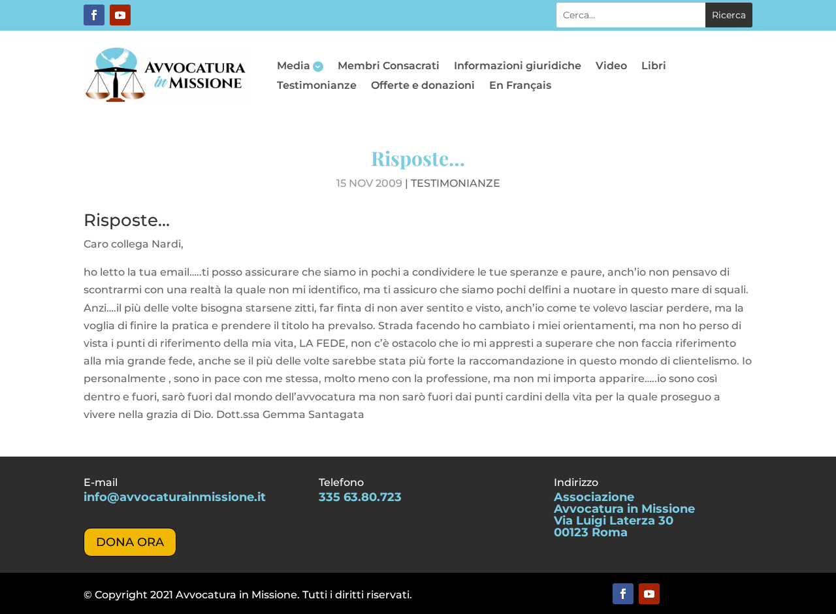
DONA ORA (130, 542)
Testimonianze (317, 86)
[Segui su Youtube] (120, 15)
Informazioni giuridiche (517, 66)
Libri (653, 66)
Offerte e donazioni (423, 86)
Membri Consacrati (389, 66)
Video (611, 66)
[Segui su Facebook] (94, 15)
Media (293, 66)
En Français (520, 86)
